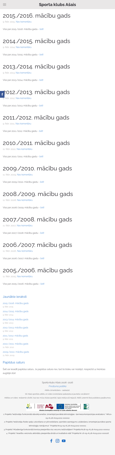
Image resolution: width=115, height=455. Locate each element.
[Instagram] (57, 440)
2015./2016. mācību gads (16, 303)
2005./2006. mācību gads (38, 270)
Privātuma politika (57, 386)
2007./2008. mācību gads (37, 219)
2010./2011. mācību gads (15, 343)
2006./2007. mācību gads (37, 244)
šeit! (42, 29)
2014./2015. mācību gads (15, 311)
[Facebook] (51, 440)
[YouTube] (63, 440)
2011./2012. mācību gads (15, 335)
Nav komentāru (23, 21)
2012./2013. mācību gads (15, 327)
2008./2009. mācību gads (38, 194)
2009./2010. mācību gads (16, 352)
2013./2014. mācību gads (15, 319)
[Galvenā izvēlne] (4, 4)
